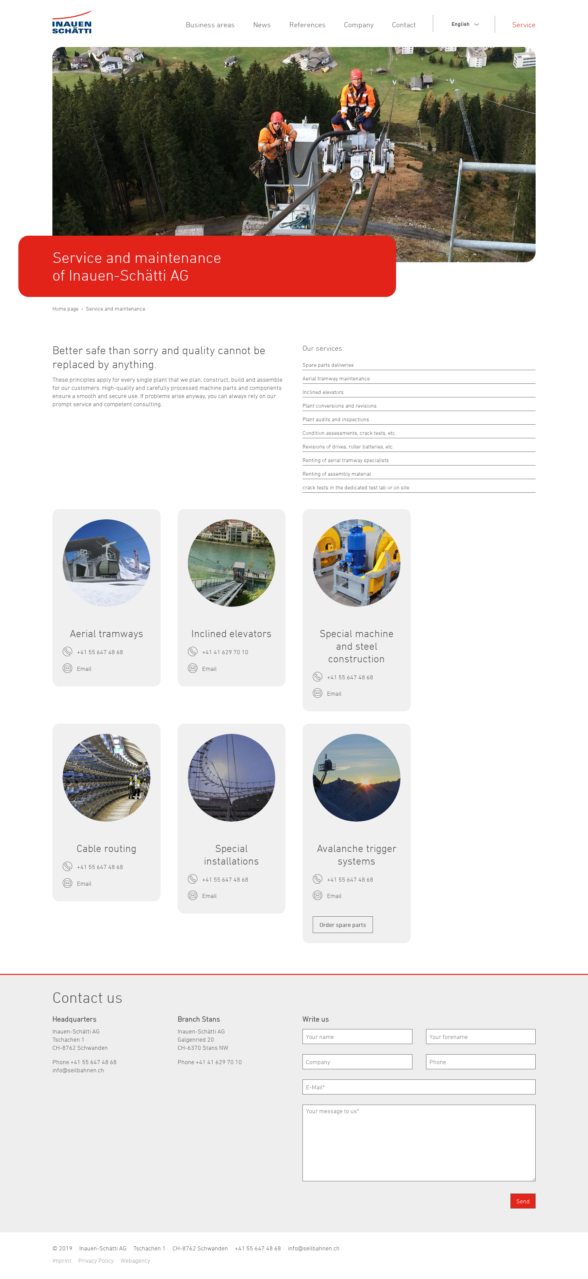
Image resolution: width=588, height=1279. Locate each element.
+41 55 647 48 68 (258, 1248)
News (262, 24)
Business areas (210, 24)
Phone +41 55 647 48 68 (84, 1061)
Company (359, 24)
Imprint (61, 1260)
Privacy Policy (96, 1260)
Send (523, 1201)
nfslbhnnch (79, 1070)
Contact (404, 24)
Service (524, 24)
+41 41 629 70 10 (219, 1061)
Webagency (135, 1260)
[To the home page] (71, 22)
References (307, 24)
